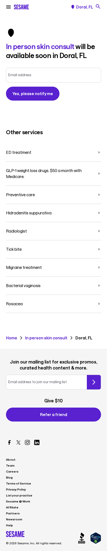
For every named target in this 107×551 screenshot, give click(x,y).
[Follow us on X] (18, 442)
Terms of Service (18, 483)
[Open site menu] (8, 7)
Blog (9, 477)
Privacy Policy (16, 489)
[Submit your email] (94, 382)
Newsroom (14, 519)
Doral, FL (84, 7)
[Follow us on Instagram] (27, 442)
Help (9, 525)
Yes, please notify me (32, 93)
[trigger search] (98, 6)
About (10, 459)
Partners (13, 513)
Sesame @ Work (18, 501)
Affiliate (12, 507)
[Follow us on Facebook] (9, 442)
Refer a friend (53, 414)
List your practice (19, 495)
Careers (12, 471)
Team (10, 465)
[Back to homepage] (21, 6)
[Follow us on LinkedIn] (37, 442)
